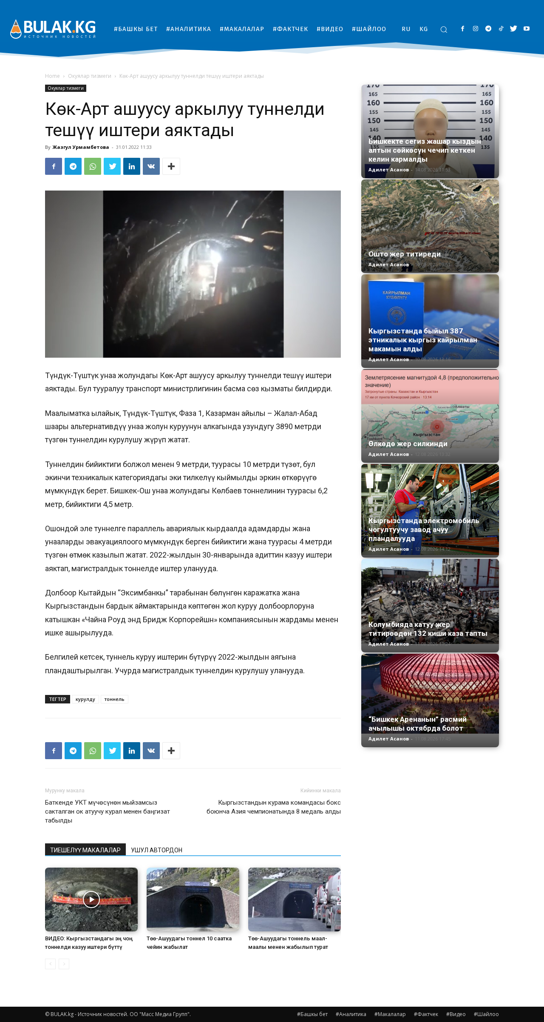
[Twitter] (513, 29)
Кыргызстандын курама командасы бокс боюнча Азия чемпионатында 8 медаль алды (274, 807)
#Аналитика (351, 1014)
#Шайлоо (486, 1014)
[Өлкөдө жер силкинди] (430, 408)
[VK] (151, 166)
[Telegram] (488, 29)
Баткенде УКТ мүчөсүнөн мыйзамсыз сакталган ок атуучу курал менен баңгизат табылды (107, 811)
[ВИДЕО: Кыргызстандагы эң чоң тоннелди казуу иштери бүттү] (91, 899)
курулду (85, 699)
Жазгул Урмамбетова (81, 147)
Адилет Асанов (388, 169)
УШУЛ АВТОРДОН (156, 850)
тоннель (115, 699)
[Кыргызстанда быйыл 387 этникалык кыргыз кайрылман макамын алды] (430, 316)
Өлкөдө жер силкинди (408, 443)
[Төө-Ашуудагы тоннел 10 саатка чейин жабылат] (193, 899)
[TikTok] (500, 29)
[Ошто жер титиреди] (430, 225)
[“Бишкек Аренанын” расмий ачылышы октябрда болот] (430, 694)
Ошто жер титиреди (404, 254)
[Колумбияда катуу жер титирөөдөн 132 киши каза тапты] (430, 601)
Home (52, 76)
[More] (171, 166)
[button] (443, 29)
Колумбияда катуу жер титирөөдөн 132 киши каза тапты (427, 629)
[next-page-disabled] (64, 964)
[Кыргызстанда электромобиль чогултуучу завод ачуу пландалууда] (430, 509)
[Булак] (52, 28)
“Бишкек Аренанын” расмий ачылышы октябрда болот (417, 723)
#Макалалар (390, 1014)
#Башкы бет (312, 1014)
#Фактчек (426, 1014)
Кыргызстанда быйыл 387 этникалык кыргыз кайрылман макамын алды (422, 340)
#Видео (456, 1014)
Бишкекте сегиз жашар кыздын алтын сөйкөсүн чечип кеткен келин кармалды (424, 150)
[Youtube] (526, 29)
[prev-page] (50, 964)
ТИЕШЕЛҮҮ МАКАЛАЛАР (85, 850)
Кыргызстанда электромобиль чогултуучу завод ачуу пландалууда (423, 529)
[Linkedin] (131, 166)
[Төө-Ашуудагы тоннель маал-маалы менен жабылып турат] (294, 899)
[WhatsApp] (92, 166)
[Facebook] (462, 29)
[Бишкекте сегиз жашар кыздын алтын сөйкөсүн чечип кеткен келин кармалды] (430, 131)
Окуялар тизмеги (89, 76)
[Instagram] (475, 29)
